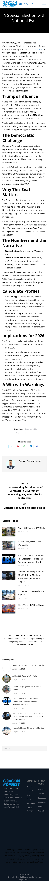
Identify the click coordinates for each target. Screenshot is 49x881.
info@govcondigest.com (31, 4)
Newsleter (29, 433)
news (22, 433)
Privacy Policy (24, 874)
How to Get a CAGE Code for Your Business (29, 665)
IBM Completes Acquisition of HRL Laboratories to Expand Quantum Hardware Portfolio (31, 558)
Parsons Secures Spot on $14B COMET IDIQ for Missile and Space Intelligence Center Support (31, 576)
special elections (35, 49)
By (17, 429)
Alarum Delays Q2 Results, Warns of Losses (29, 543)
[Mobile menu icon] (44, 3)
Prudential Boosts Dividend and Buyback (32, 593)
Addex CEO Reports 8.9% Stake (31, 528)
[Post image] (8, 531)
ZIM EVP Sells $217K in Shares (31, 605)
